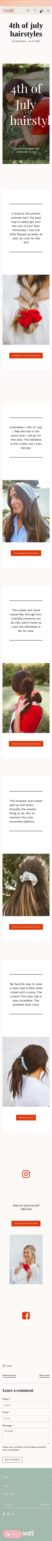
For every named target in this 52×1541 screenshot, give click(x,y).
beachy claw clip (26, 1117)
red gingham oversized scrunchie (26, 744)
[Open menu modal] (48, 10)
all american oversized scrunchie (26, 927)
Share (9, 1366)
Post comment (12, 1460)
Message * (7, 1425)
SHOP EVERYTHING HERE (26, 1223)
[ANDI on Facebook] (4, 1514)
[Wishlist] (35, 10)
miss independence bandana (26, 553)
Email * (6, 1412)
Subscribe (44, 1504)
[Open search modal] (28, 10)
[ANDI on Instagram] (8, 1514)
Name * (6, 1399)
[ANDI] (8, 10)
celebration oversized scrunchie (26, 355)
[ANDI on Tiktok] (13, 1514)
